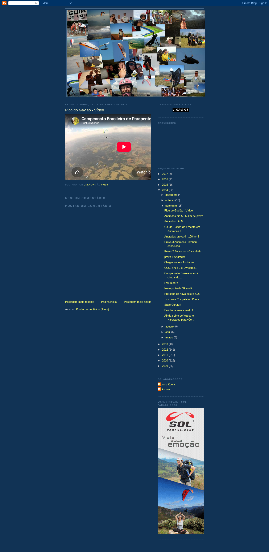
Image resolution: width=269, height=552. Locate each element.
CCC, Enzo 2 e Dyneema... (181, 267)
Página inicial (109, 301)
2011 (165, 355)
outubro (170, 200)
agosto (169, 326)
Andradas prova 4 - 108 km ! (181, 236)
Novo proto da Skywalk (178, 288)
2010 (165, 360)
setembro (171, 205)
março (169, 337)
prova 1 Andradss (175, 256)
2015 (165, 184)
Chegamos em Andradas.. (180, 262)
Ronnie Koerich (168, 384)
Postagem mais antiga (137, 301)
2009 (165, 366)
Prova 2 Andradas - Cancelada (182, 251)
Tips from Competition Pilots (181, 299)
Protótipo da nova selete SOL (182, 293)
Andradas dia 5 (173, 221)
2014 (165, 190)
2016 (165, 179)
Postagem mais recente (79, 301)
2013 (165, 344)
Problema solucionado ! (178, 310)
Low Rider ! (171, 282)
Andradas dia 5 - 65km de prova (183, 216)
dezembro (171, 194)
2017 (165, 173)
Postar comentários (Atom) (92, 309)
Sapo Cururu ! (172, 304)
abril (168, 332)
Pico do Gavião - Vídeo (178, 210)
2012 (165, 349)
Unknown (164, 389)
